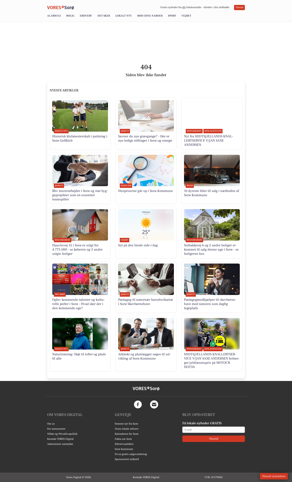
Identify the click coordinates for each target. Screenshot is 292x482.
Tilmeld (239, 7)
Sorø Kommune (124, 449)
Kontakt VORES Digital (60, 439)
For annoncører (56, 428)
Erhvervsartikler (124, 444)
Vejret (186, 15)
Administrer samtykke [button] (60, 444)
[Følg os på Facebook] (138, 404)
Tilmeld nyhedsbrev (274, 476)
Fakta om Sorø (123, 439)
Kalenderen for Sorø (126, 434)
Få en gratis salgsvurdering (131, 454)
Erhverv (86, 15)
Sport (172, 15)
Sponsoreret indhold (127, 459)
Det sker (104, 15)
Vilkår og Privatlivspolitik (62, 434)
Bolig (70, 15)
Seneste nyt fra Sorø (126, 423)
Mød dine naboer (150, 15)
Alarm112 (54, 15)
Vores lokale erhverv (127, 428)
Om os (51, 423)
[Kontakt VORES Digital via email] (154, 404)
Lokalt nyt (123, 15)
